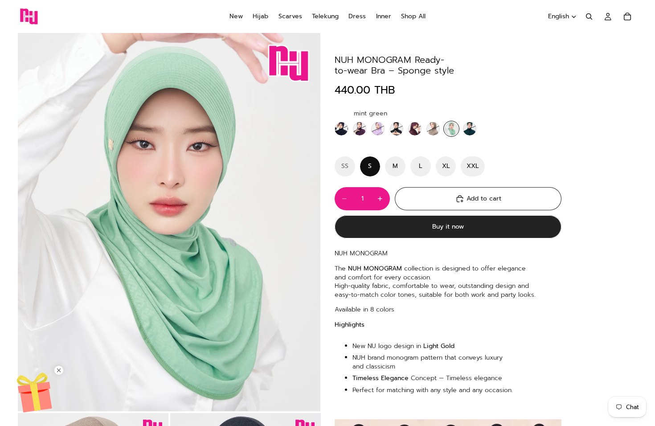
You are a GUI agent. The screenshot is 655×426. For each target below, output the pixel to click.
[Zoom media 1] (169, 222)
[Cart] (627, 16)
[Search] (589, 16)
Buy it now (448, 226)
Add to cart (484, 198)
